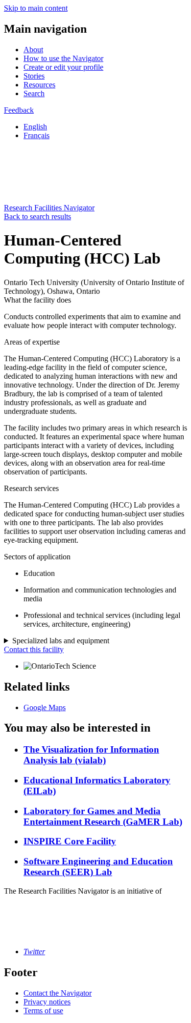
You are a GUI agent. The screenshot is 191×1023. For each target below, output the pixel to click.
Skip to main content (36, 8)
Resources (39, 85)
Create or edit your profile (63, 67)
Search (34, 93)
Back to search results (37, 216)
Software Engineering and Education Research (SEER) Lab (98, 866)
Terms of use (43, 1010)
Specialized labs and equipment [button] (60, 640)
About (33, 49)
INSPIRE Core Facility (70, 841)
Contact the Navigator (58, 993)
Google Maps (45, 707)
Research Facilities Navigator (49, 208)
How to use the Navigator (63, 58)
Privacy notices (47, 1002)
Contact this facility (34, 649)
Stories (34, 76)
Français (36, 135)
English (35, 127)
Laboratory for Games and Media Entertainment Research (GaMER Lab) (103, 816)
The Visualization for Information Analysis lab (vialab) (91, 754)
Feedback (19, 110)
